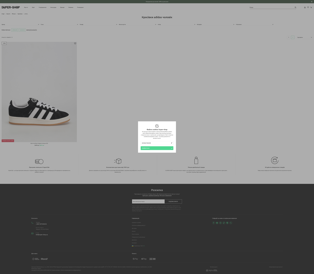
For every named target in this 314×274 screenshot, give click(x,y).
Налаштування (146, 143)
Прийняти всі (146, 148)
